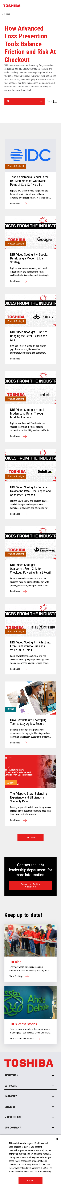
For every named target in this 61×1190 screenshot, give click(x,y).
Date (49, 101)
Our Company (12, 1127)
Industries (11, 1075)
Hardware (10, 1096)
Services (9, 1106)
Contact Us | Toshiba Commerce (30, 885)
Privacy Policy (44, 1171)
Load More (30, 837)
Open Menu (56, 5)
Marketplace (12, 1117)
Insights (7, 14)
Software (10, 1085)
